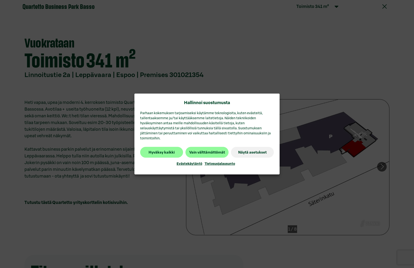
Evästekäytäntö (189, 164)
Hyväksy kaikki (162, 152)
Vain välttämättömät (207, 152)
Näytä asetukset (252, 152)
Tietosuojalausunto (220, 164)
